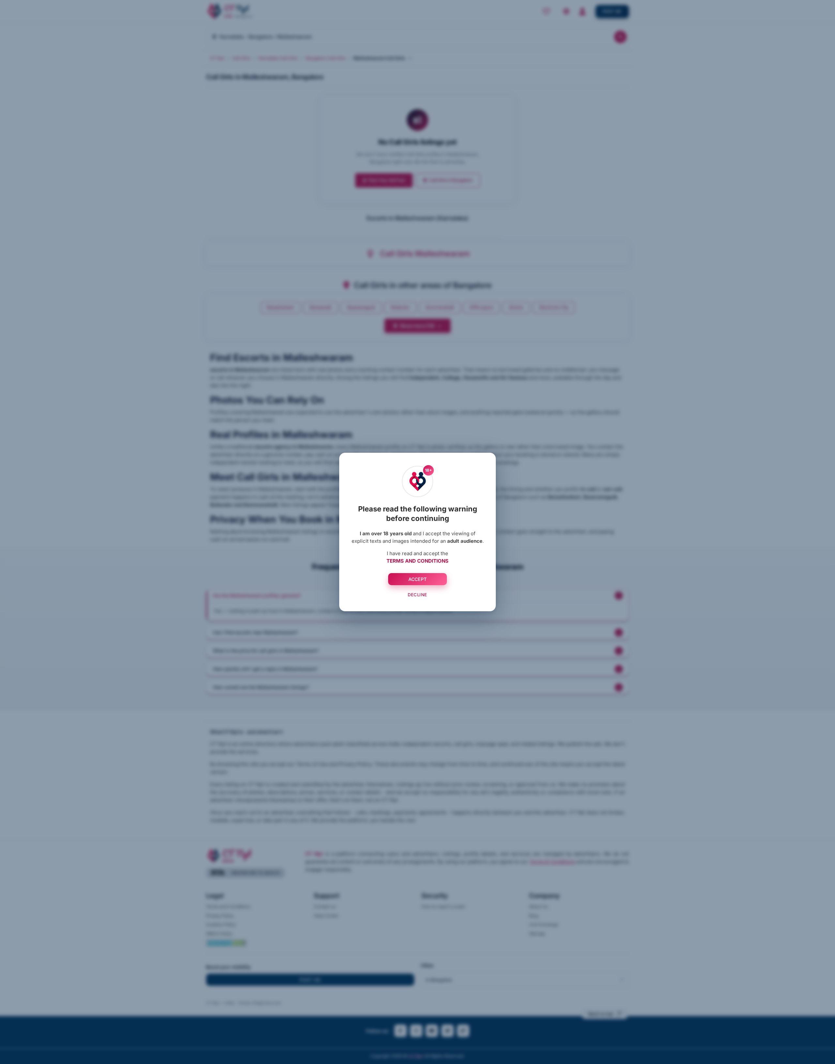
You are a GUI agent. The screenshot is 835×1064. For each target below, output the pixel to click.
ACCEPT (417, 579)
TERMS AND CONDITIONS (417, 561)
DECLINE (417, 594)
